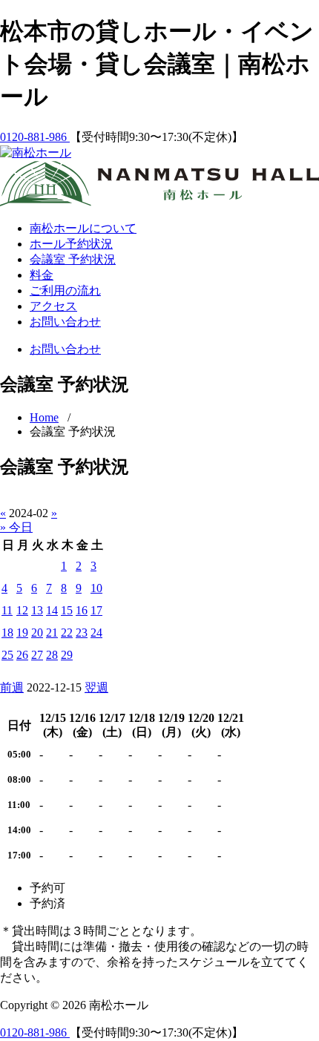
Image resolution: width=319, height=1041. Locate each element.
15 (67, 610)
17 (96, 610)
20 (37, 632)
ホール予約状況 (71, 243)
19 (22, 632)
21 (52, 632)
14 (52, 610)
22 (67, 632)
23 (82, 632)
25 (7, 654)
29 (67, 654)
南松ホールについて (83, 228)
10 (96, 588)
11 (7, 610)
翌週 (96, 687)
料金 (41, 275)
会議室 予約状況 (73, 259)
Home (44, 417)
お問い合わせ (65, 321)
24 (96, 632)
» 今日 (16, 527)
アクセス (53, 306)
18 (7, 632)
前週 (12, 687)
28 (52, 654)
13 (37, 610)
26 (22, 654)
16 (82, 610)
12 (22, 610)
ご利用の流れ (65, 290)
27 (37, 654)
